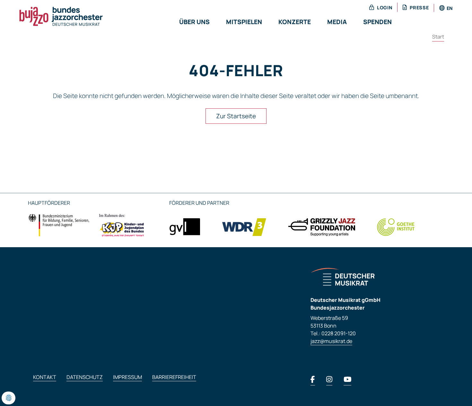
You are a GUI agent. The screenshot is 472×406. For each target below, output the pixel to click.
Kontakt (44, 377)
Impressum (127, 377)
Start (438, 36)
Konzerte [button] (294, 22)
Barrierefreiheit (174, 377)
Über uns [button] (194, 22)
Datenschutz (84, 377)
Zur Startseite (236, 116)
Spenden (377, 22)
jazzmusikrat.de (331, 341)
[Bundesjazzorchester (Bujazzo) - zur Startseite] (53, 15)
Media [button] (337, 22)
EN (450, 8)
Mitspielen (244, 22)
